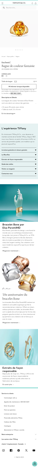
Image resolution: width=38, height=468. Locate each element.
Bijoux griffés (10, 56)
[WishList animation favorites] (32, 3)
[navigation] (2, 3)
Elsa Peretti (6, 62)
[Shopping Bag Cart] (35, 3)
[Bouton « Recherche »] (4, 8)
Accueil (3, 56)
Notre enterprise (7, 434)
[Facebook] (11, 450)
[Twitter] (26, 450)
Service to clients (8, 393)
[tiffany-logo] (18, 3)
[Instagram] (3, 450)
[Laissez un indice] (2, 76)
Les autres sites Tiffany (10, 439)
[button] (2, 3)
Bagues (17, 56)
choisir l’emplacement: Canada (13, 444)
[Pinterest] (19, 450)
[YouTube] (34, 450)
